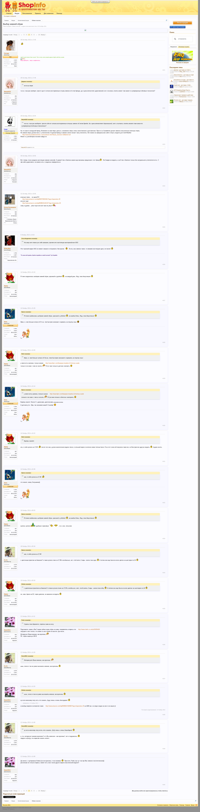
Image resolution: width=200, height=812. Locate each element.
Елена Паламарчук (10, 207)
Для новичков (48, 13)
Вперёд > (43, 34)
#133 (164, 538)
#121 (164, 70)
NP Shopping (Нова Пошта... (182, 90)
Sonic (181, 87)
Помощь (59, 13)
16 (39, 34)
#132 (164, 502)
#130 (164, 425)
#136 (164, 644)
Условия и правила (162, 805)
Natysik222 (7, 91)
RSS (196, 805)
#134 (164, 572)
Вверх (192, 805)
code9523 (182, 91)
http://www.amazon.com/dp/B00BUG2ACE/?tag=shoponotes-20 (41, 203)
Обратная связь (173, 805)
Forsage (6, 53)
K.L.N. (6, 560)
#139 (164, 748)
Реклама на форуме (182, 62)
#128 (164, 342)
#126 (164, 264)
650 (16, 634)
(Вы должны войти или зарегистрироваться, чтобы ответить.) (150, 790)
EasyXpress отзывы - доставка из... (184, 80)
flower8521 (7, 630)
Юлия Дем (7, 248)
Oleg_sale (182, 71)
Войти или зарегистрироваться (100, 1)
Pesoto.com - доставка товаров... (183, 100)
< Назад (15, 34)
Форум (17, 13)
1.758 (15, 253)
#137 (164, 678)
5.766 (15, 328)
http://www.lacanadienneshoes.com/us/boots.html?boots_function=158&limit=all (46, 134)
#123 (164, 144)
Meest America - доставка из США (184, 75)
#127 (164, 300)
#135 (164, 608)
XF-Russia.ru (11, 809)
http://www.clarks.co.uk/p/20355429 (89, 629)
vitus (180, 76)
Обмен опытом (16, 26)
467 (16, 290)
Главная (9, 13)
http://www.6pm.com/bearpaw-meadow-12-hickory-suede (62, 363)
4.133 (15, 60)
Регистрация (182, 23)
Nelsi (5, 322)
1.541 (15, 136)
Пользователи (27, 13)
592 (16, 212)
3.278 (15, 564)
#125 (164, 227)
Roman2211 (182, 96)
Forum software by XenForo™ (16, 807)
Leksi (35, 26)
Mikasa (181, 101)
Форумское (173, 46)
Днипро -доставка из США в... (182, 70)
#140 (164, 784)
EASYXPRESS (183, 81)
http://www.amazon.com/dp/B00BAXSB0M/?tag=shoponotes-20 (65, 706)
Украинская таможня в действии (183, 95)
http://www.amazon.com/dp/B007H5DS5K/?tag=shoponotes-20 (41, 199)
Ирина (6, 286)
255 (16, 96)
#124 (164, 186)
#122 (164, 108)
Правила (38, 13)
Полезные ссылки (184, 46)
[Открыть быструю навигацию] (166, 20)
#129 (164, 378)
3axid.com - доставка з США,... (183, 85)
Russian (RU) (6, 805)
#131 (164, 461)
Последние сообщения (10, 16)
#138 (164, 714)
